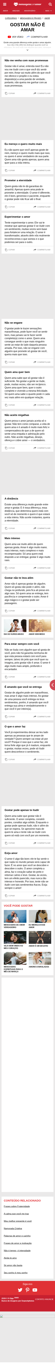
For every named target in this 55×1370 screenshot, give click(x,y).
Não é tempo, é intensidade (17, 1250)
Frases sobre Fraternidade (17, 1206)
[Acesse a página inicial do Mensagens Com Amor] (27, 4)
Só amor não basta (13, 1265)
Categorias (11, 18)
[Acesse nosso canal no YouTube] (35, 1290)
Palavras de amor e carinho (17, 1236)
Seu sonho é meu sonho (16, 1272)
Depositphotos (28, 1301)
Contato (39, 1299)
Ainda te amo (10, 1258)
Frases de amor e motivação (18, 1243)
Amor (47, 18)
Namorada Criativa (13, 1228)
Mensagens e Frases (30, 18)
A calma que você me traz (16, 1213)
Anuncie (49, 1299)
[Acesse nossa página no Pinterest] (27, 1290)
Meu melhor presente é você (18, 1221)
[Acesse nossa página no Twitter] (20, 1290)
